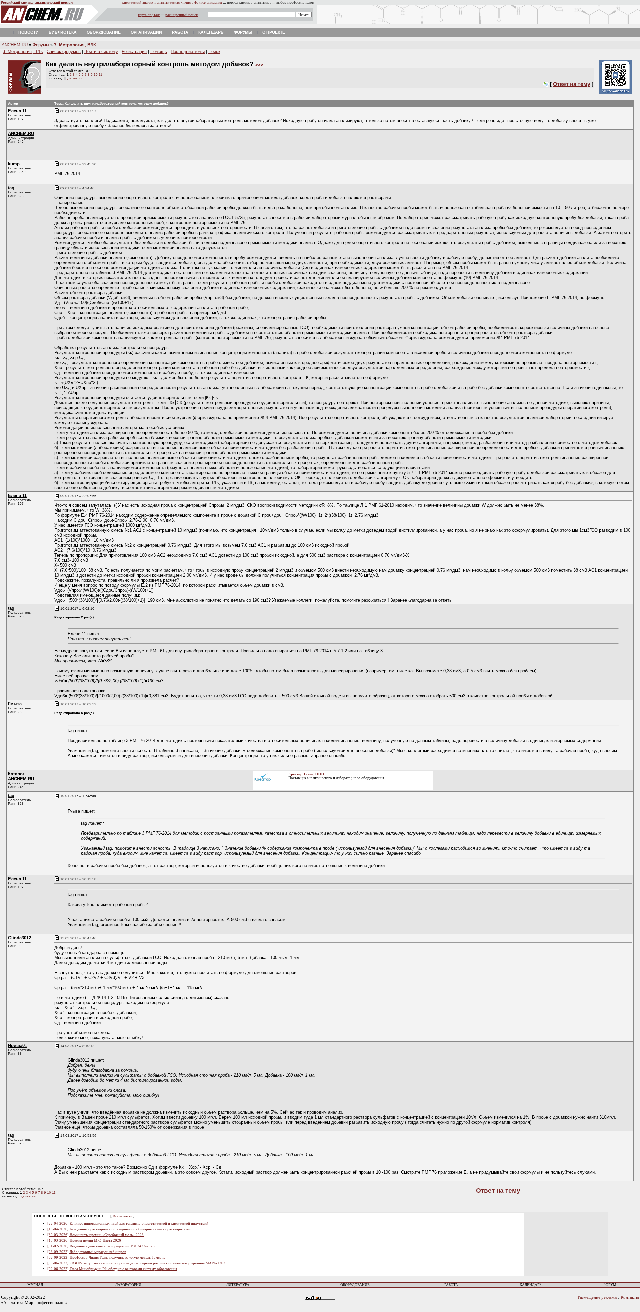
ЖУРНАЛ (35, 1285)
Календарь (211, 32)
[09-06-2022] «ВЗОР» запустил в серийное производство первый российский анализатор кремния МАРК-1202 (136, 1263)
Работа (180, 32)
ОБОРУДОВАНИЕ (355, 1285)
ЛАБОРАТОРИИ (128, 1285)
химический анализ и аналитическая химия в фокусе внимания (172, 2)
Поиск (214, 51)
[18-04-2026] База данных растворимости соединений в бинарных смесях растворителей (119, 1229)
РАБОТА (451, 1285)
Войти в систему (101, 51)
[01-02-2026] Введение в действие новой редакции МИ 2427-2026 (101, 1246)
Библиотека (63, 32)
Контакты (630, 1297)
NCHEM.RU (15, 44)
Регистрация (134, 51)
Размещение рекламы (597, 1297)
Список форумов (64, 51)
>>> (259, 64)
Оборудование (104, 32)
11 (100, 74)
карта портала (149, 15)
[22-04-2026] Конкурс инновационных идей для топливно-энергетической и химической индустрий (127, 1223)
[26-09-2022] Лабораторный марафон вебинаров (86, 1252)
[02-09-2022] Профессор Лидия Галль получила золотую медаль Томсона (106, 1257)
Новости (28, 32)
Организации (146, 32)
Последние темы (188, 51)
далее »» (74, 78)
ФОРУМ (609, 1285)
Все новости (122, 1216)
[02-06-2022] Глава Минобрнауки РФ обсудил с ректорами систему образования (112, 1269)
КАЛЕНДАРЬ (530, 1285)
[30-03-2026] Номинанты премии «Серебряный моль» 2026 (95, 1235)
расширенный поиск (181, 15)
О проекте (273, 32)
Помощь (158, 51)
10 (96, 74)
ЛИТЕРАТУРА (237, 1285)
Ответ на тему (571, 84)
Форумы (243, 32)
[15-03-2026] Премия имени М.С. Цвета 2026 (84, 1240)
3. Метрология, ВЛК (75, 44)
